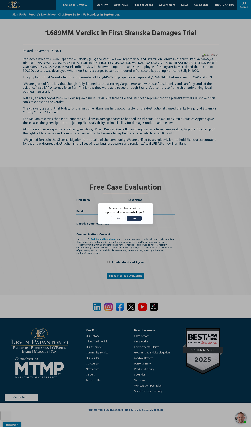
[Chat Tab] (125, 213)
